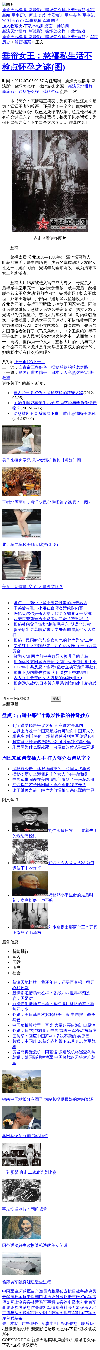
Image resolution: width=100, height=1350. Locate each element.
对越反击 (63, 1297)
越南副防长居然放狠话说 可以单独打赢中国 (51, 741)
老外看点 (84, 1302)
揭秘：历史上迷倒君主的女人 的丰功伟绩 (49, 774)
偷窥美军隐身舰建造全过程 (26, 1282)
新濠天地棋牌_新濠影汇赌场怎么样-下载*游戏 (43, 10)
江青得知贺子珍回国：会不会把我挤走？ (49, 785)
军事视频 (33, 20)
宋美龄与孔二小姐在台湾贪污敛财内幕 (48, 608)
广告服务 (30, 1323)
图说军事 (26, 1313)
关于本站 (10, 1323)
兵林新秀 (35, 1302)
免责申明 (50, 1323)
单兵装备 (14, 1318)
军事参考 (73, 15)
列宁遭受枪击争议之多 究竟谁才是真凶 (47, 725)
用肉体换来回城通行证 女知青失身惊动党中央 (55, 662)
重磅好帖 (80, 1297)
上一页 (20, 362)
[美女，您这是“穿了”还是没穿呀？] (21, 579)
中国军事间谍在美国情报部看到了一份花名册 (53, 779)
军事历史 (20, 15)
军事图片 (51, 20)
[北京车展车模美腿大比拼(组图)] (21, 536)
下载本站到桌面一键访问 (46, 26)
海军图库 (76, 1313)
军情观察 (55, 1307)
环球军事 (26, 1291)
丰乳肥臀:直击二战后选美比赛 (29, 1172)
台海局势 (43, 1291)
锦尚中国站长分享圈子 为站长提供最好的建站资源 (47, 1099)
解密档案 (23, 42)
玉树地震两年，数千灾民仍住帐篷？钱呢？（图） (47, 502)
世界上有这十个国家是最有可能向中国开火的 (53, 731)
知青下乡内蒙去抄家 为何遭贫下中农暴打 (51, 672)
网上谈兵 (37, 15)
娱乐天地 (88, 1307)
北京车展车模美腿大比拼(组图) (30, 544)
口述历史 (47, 1297)
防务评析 (39, 1307)
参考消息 (22, 1307)
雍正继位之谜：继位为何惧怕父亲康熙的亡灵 (53, 790)
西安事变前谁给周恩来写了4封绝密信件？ (51, 619)
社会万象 (72, 1307)
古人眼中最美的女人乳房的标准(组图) (48, 678)
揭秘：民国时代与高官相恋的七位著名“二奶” (54, 640)
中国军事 (10, 1291)
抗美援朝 (31, 1297)
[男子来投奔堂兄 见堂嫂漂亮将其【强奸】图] (21, 452)
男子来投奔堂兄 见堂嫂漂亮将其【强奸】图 (41, 460)
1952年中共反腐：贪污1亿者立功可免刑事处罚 (56, 667)
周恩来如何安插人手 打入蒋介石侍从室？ (46, 758)
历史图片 (43, 1313)
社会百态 (15, 20)
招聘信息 (69, 1323)
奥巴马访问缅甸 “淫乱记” (25, 1136)
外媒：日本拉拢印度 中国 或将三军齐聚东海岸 (54, 1030)
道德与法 (10, 1313)
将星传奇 (59, 1291)
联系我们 (89, 1323)
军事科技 (51, 1302)
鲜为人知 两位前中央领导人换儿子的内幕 (51, 656)
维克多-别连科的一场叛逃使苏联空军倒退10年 (54, 736)
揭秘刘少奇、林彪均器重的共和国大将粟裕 (51, 769)
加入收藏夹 (12, 26)
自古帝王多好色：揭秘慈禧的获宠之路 (53, 367)
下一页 (39, 362)
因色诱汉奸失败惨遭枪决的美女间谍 (35, 1245)
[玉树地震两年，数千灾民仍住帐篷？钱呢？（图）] (21, 494)
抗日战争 (76, 1291)
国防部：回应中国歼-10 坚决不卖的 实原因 (50, 1036)
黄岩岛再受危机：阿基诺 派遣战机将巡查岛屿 (53, 1052)
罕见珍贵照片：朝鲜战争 (24, 1209)
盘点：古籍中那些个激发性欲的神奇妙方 (50, 603)
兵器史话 (67, 1302)
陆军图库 (59, 1313)
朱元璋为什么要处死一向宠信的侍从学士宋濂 (53, 747)
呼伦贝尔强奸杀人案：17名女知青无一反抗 (53, 613)
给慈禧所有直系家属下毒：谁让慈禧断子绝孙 (55, 413)
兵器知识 (55, 15)
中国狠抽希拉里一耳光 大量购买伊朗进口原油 (53, 1025)
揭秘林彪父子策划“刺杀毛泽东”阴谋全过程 (52, 624)
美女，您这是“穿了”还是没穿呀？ (32, 586)
